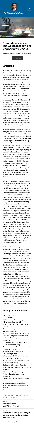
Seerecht (5, 397)
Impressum (19, 422)
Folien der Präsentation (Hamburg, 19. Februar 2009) (17, 53)
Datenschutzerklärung (9, 422)
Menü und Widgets (29, 10)
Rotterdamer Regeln (15, 397)
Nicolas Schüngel (20, 395)
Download (17, 58)
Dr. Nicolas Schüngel (14, 13)
